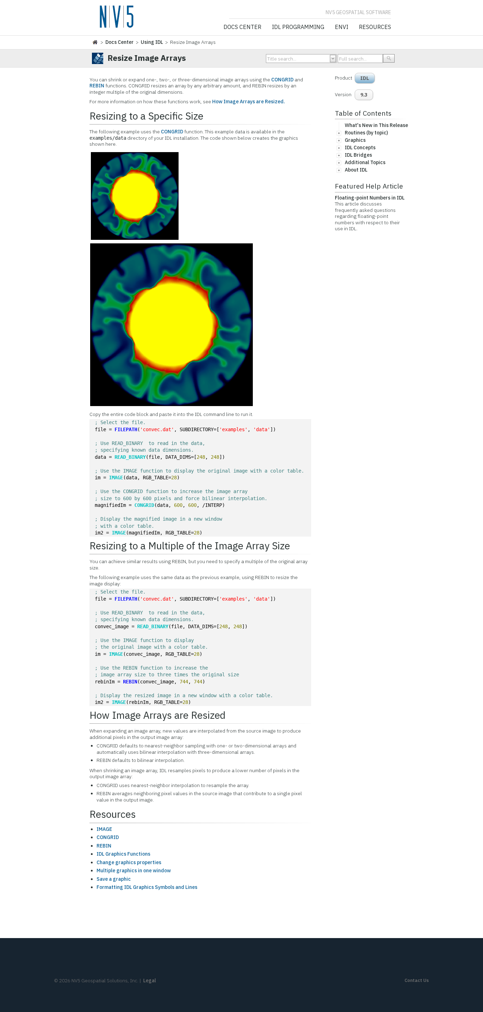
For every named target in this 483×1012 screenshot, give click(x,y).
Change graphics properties (129, 862)
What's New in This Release (376, 125)
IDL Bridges (358, 155)
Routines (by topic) (366, 132)
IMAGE (116, 477)
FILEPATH (126, 429)
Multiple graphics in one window (134, 870)
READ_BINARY (130, 457)
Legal (149, 980)
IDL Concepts (360, 147)
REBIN (96, 85)
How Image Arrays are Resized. (248, 101)
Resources (375, 27)
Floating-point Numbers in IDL (370, 198)
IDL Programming (298, 27)
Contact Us (417, 980)
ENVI (341, 27)
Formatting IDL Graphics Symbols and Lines (147, 887)
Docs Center (242, 27)
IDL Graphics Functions (123, 854)
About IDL (356, 170)
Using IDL (152, 42)
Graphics (355, 140)
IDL (364, 78)
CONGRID (282, 79)
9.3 (363, 95)
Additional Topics (365, 162)
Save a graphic (114, 879)
